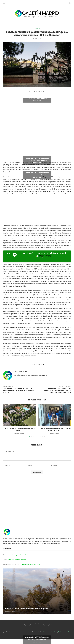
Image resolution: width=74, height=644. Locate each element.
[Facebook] (37, 624)
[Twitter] (24, 624)
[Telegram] (30, 624)
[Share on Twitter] (32, 92)
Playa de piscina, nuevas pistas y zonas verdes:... (20, 429)
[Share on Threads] (41, 92)
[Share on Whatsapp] (37, 92)
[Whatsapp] (49, 624)
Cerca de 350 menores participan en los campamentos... (55, 429)
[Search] (67, 3)
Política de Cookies (64, 632)
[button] (5, 420)
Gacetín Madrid (20, 371)
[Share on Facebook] (30, 92)
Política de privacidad (50, 632)
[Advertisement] (38, 144)
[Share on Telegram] (39, 92)
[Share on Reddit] (34, 92)
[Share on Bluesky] (43, 92)
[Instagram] (43, 624)
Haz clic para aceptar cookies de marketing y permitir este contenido (37, 98)
